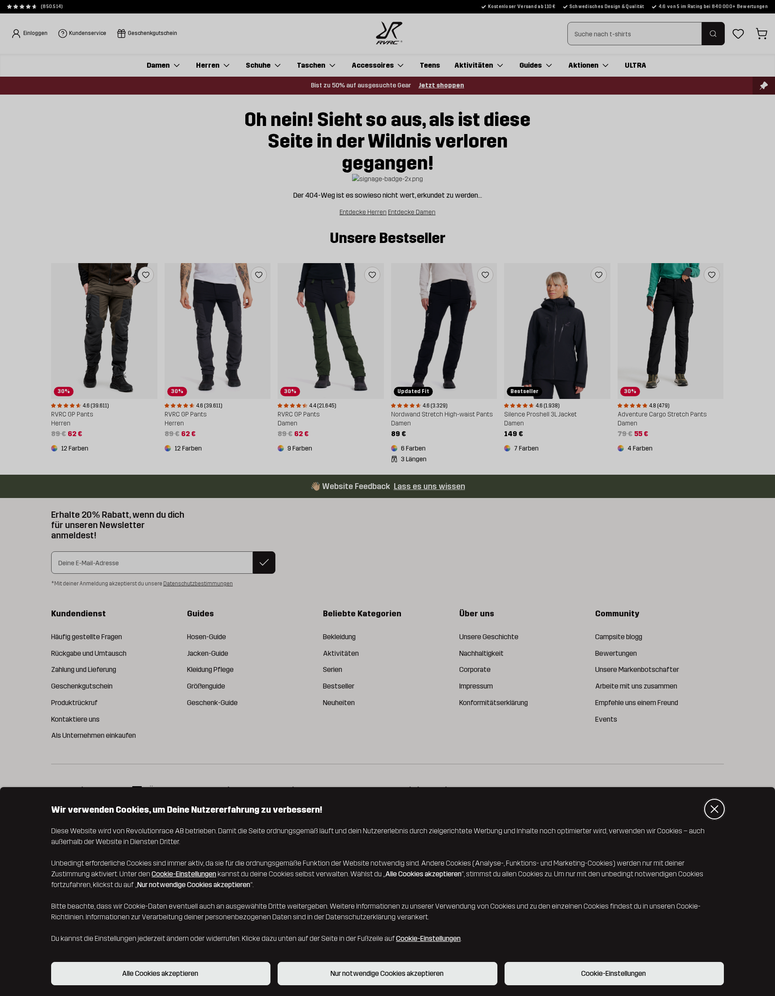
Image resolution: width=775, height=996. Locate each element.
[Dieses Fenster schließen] (714, 809)
